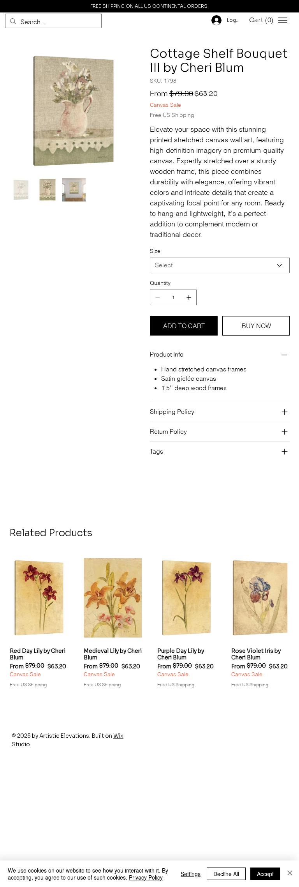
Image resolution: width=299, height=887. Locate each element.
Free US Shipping (28, 684)
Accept (265, 874)
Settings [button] (191, 874)
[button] (262, 20)
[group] (149, 621)
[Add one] (189, 297)
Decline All (226, 874)
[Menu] (282, 20)
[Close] (289, 874)
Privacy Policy (146, 877)
